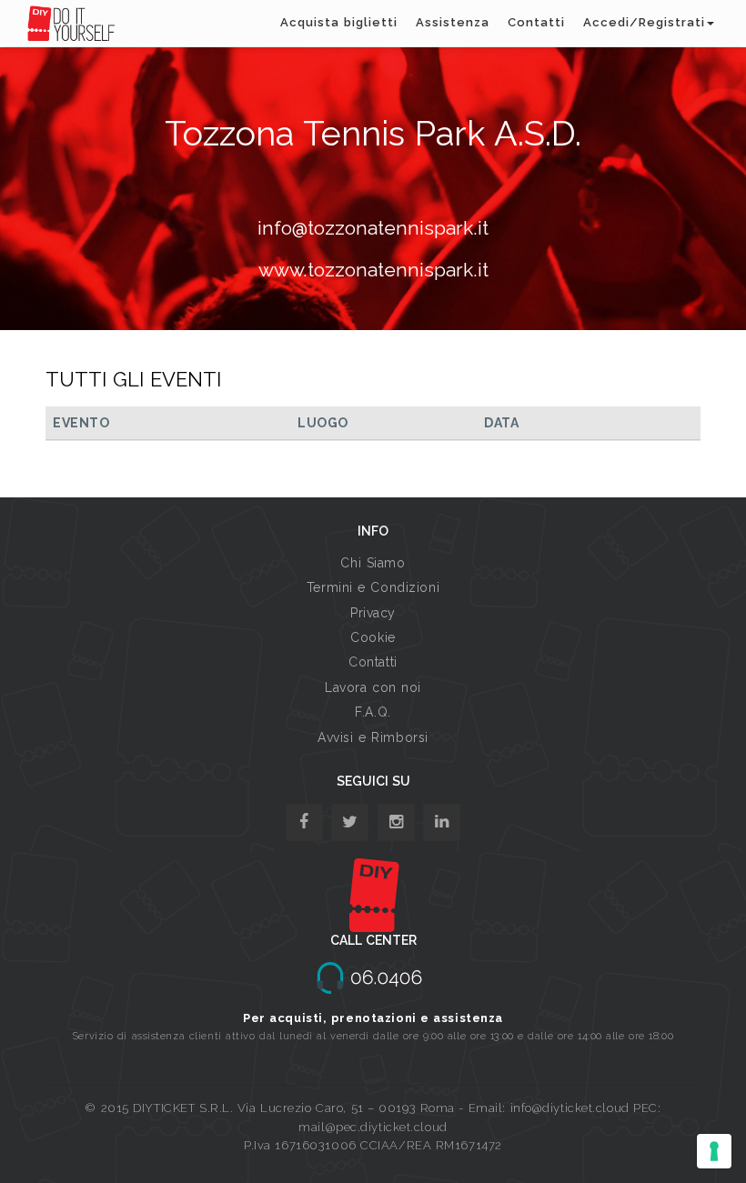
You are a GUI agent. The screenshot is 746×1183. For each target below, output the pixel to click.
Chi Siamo (372, 563)
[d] (396, 822)
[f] (304, 822)
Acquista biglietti (339, 22)
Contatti (536, 22)
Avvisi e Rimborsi (373, 737)
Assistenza (452, 22)
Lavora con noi (373, 687)
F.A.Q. (372, 712)
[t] (349, 822)
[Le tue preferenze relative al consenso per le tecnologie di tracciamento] (714, 1151)
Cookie (372, 637)
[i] (441, 822)
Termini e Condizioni (373, 587)
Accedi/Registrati (644, 22)
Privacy (373, 613)
